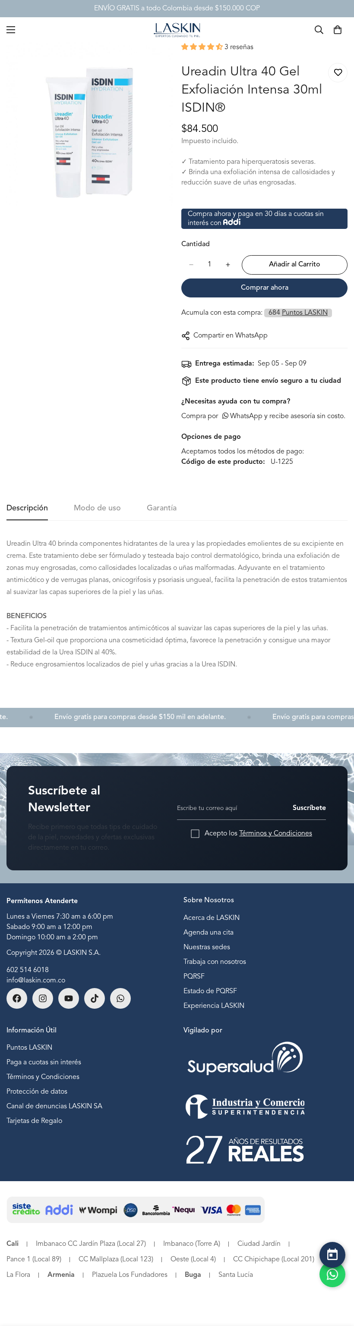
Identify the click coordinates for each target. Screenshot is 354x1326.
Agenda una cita (208, 932)
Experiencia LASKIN (213, 1006)
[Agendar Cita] (332, 1255)
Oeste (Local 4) (193, 1259)
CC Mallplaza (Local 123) (116, 1259)
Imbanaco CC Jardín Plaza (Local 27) (91, 1244)
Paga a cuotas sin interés (43, 1062)
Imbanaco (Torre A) (191, 1244)
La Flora (18, 1275)
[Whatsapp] (120, 998)
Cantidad (195, 244)
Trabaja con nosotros (214, 962)
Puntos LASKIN (29, 1048)
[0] (338, 30)
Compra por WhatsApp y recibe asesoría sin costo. (263, 416)
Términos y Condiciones (275, 833)
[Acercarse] (158, 60)
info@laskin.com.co (35, 980)
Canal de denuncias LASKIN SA (54, 1106)
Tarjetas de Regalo (34, 1121)
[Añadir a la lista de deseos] (338, 72)
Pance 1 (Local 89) (33, 1259)
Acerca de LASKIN (211, 918)
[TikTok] (94, 998)
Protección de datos (36, 1091)
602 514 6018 (27, 970)
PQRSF (194, 976)
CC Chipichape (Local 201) (273, 1259)
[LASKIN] (177, 29)
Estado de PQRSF (210, 991)
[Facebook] (16, 998)
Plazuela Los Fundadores (130, 1275)
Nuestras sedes (206, 947)
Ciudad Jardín (259, 1244)
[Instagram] (42, 998)
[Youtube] (68, 998)
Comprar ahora (264, 288)
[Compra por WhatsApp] (332, 1274)
